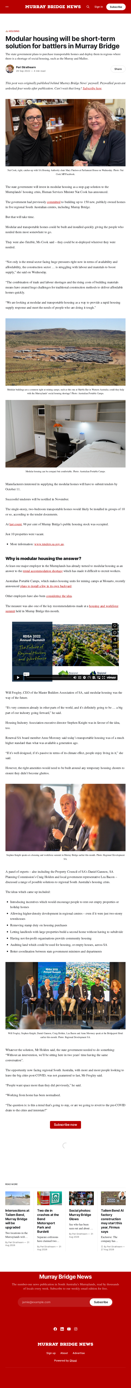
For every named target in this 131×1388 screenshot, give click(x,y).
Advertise (79, 1353)
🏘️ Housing (12, 31)
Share (118, 69)
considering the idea (59, 596)
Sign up (51, 1353)
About (64, 1353)
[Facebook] (55, 1329)
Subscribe (116, 7)
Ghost (73, 1360)
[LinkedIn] (62, 1329)
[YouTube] (69, 1329)
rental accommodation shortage (43, 571)
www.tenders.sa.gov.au (49, 544)
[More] (7, 7)
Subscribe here (92, 88)
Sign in (98, 6)
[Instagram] (75, 1329)
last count (15, 524)
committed (53, 202)
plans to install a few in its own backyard (45, 586)
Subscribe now (65, 1125)
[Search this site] (88, 7)
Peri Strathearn (26, 67)
